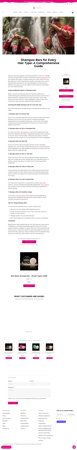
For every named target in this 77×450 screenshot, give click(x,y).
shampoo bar (44, 77)
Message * (11, 387)
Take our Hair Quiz (6, 447)
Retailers (23, 413)
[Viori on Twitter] (73, 4)
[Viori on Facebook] (67, 4)
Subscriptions (42, 418)
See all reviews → (29, 331)
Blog (4, 426)
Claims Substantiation (45, 426)
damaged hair (25, 132)
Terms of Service (43, 413)
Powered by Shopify (7, 445)
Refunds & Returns (44, 416)
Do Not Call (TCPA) (44, 433)
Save (72, 18)
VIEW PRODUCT (29, 285)
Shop (4, 416)
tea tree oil (34, 146)
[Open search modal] (3, 12)
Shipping (41, 421)
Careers (23, 428)
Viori (12, 444)
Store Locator (7, 418)
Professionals (24, 418)
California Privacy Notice (45, 435)
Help (4, 423)
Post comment (13, 402)
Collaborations (25, 426)
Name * (10, 381)
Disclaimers (42, 423)
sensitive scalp (20, 195)
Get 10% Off (66, 106)
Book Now (24, 421)
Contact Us (6, 428)
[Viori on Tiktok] (71, 4)
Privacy (40, 440)
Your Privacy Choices (44, 438)
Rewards (23, 416)
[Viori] (38, 7)
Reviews (5, 421)
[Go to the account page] (71, 12)
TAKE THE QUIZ (29, 241)
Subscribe (71, 414)
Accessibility (6, 413)
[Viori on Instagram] (69, 4)
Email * (32, 381)
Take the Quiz (66, 96)
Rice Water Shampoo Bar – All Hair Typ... (66, 86)
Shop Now (66, 90)
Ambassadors (25, 423)
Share (11, 363)
